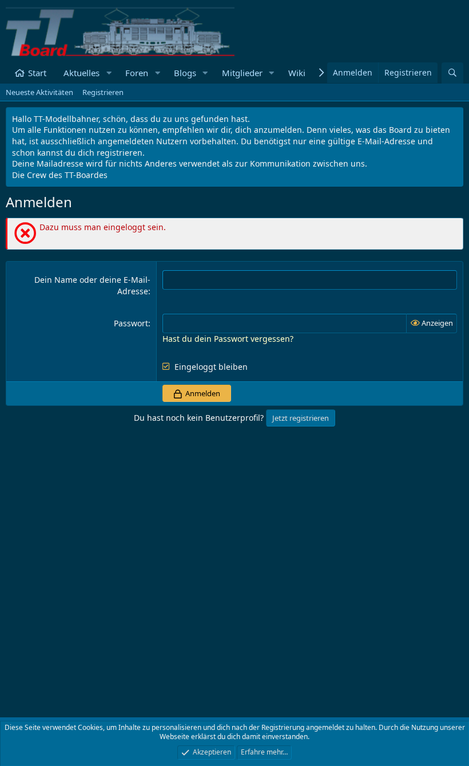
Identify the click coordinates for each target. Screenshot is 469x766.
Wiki (296, 72)
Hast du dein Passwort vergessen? (227, 338)
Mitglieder (242, 72)
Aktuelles (81, 72)
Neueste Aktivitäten (39, 92)
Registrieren (103, 92)
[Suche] (452, 73)
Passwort (131, 323)
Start (37, 72)
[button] (109, 73)
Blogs (185, 72)
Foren (136, 72)
